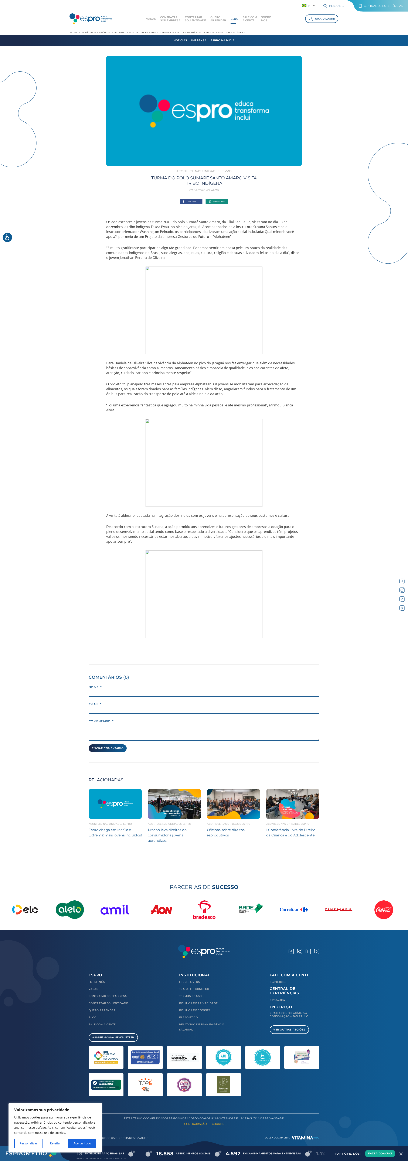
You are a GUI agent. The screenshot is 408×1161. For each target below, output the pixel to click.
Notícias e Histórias (96, 32)
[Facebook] (191, 202)
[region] (55, 1127)
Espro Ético (188, 1017)
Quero (218, 19)
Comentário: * (101, 721)
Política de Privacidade (198, 1003)
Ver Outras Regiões (289, 1029)
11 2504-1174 (277, 1000)
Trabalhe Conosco (194, 989)
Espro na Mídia (222, 40)
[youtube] (402, 608)
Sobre (266, 19)
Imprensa (198, 40)
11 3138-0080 (278, 982)
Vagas (151, 18)
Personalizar (28, 1143)
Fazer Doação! (380, 1153)
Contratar (170, 19)
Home (73, 32)
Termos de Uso (190, 996)
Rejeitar (55, 1143)
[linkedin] (402, 599)
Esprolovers (189, 982)
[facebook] (402, 581)
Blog (234, 18)
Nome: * (95, 687)
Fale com (249, 19)
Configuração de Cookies (204, 1124)
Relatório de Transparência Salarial (202, 1027)
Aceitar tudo (82, 1143)
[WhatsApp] (216, 202)
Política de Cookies (194, 1010)
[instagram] (402, 590)
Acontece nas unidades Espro (136, 32)
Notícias (180, 40)
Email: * (95, 704)
